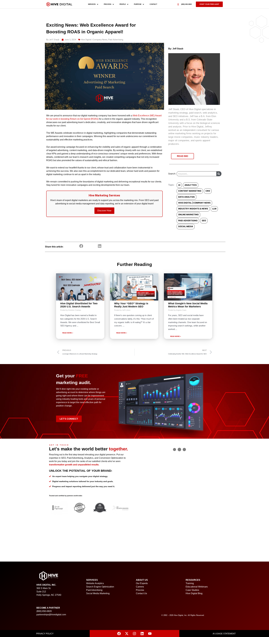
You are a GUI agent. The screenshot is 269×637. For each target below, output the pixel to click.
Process (107, 4)
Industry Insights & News (193, 208)
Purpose (137, 4)
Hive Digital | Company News (94, 39)
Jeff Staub (177, 48)
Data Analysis (186, 197)
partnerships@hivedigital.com (51, 614)
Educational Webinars (197, 586)
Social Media (185, 226)
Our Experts (142, 583)
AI (179, 185)
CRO (208, 191)
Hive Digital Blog (194, 593)
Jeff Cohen (126, 310)
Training (190, 583)
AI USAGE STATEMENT (224, 633)
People (123, 4)
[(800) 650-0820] (178, 4)
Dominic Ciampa (74, 310)
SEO (204, 220)
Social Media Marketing (98, 593)
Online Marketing (188, 214)
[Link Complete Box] (80, 306)
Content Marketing (189, 191)
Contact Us (141, 593)
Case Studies (192, 590)
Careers (140, 586)
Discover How (104, 210)
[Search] (218, 173)
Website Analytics (95, 583)
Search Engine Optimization (100, 586)
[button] (209, 4)
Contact (153, 4)
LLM (214, 208)
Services (92, 4)
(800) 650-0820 (186, 4)
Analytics (191, 185)
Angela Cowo (181, 310)
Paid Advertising (115, 39)
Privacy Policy (45, 633)
